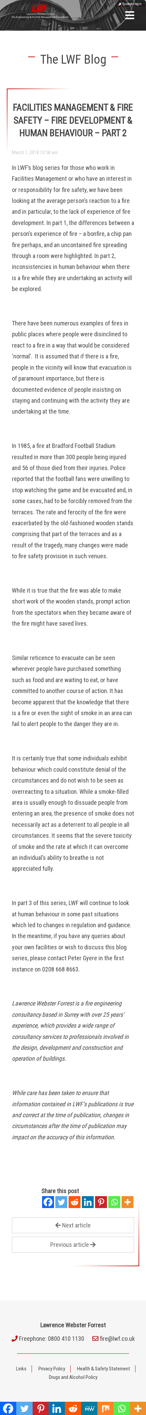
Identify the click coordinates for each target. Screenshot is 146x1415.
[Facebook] (48, 1202)
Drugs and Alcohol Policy (73, 1377)
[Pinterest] (101, 1202)
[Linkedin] (88, 1202)
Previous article (69, 1244)
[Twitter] (61, 1202)
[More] (127, 1202)
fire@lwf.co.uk (117, 1338)
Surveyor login (131, 4)
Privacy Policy (51, 1369)
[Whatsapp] (114, 1202)
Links (21, 1369)
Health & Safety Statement (103, 1369)
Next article (76, 1225)
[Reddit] (74, 1202)
